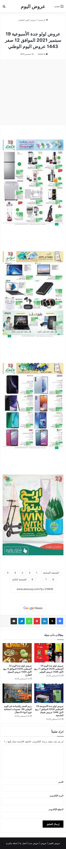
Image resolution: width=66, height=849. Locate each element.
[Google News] (33, 608)
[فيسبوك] (60, 621)
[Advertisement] (33, 92)
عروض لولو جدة (22, 27)
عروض (43, 843)
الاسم (60, 782)
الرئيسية (42, 20)
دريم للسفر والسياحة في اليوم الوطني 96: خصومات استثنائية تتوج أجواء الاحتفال (18, 709)
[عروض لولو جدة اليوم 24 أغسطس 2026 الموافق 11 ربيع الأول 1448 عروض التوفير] (48, 653)
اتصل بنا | (22, 843)
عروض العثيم (54, 843)
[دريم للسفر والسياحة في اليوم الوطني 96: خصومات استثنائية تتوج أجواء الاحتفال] (17, 693)
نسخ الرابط (33, 596)
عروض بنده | (33, 843)
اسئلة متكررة (12, 843)
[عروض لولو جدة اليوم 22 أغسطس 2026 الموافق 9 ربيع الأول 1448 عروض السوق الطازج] (17, 653)
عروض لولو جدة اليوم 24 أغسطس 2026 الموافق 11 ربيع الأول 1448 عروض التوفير (48, 668)
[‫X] (52, 621)
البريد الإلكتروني (56, 795)
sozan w (41, 54)
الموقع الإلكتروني (56, 809)
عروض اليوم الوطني (27, 20)
